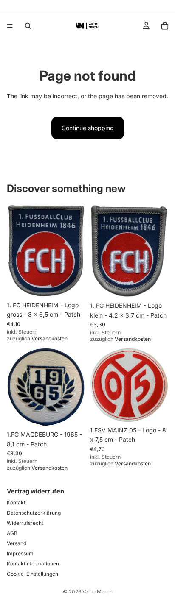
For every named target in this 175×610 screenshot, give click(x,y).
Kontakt (16, 502)
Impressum (20, 553)
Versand (16, 543)
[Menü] (10, 26)
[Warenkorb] (164, 26)
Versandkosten (49, 338)
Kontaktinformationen (33, 563)
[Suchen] (28, 26)
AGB (12, 533)
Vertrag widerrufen (35, 491)
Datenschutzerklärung (34, 513)
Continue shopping (88, 127)
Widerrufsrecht (25, 523)
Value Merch (97, 591)
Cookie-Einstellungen (32, 574)
